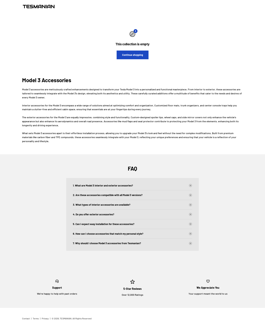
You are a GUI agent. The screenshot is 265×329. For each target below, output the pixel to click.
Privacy (45, 318)
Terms (36, 318)
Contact (26, 318)
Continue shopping (132, 54)
